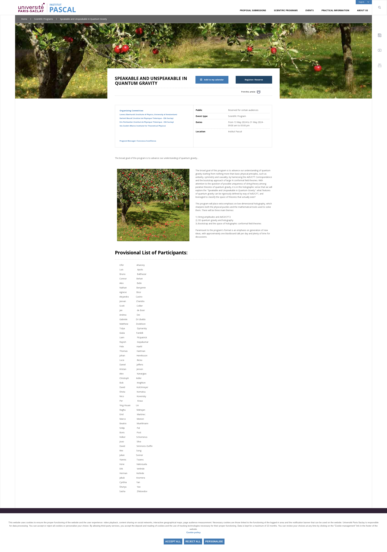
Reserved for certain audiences (243, 110)
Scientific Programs (43, 18)
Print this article (248, 91)
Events (310, 10)
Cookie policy (193, 532)
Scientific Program (237, 116)
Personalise (214, 541)
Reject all (193, 541)
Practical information (335, 10)
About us (362, 10)
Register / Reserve (254, 79)
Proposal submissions (253, 10)
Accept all (173, 541)
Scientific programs (286, 10)
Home (24, 18)
